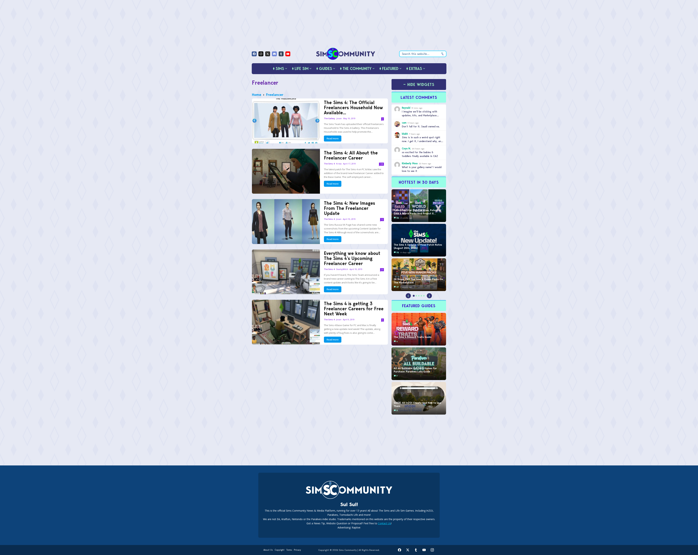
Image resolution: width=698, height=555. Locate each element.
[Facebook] (254, 53)
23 (382, 269)
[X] (267, 53)
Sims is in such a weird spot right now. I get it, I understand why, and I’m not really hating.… (422, 141)
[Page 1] (414, 296)
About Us (268, 550)
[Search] (442, 54)
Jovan (339, 118)
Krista (339, 164)
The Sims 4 (329, 164)
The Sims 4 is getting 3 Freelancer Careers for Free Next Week (354, 309)
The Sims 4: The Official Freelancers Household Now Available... (353, 108)
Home (256, 94)
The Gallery (329, 119)
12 (382, 219)
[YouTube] (287, 53)
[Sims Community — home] (345, 54)
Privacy (297, 550)
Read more (333, 138)
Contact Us (384, 523)
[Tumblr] (281, 53)
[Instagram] (260, 53)
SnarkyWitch (342, 269)
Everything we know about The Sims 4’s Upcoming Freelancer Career (352, 258)
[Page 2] (416, 295)
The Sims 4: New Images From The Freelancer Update (349, 208)
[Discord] (274, 53)
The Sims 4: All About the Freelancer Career (351, 155)
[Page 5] (424, 295)
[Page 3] (419, 295)
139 (381, 164)
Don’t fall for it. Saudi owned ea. (421, 126)
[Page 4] (421, 295)
